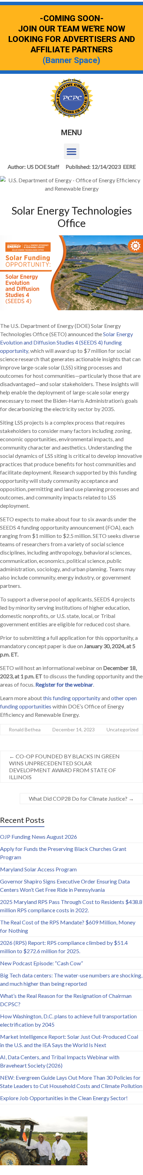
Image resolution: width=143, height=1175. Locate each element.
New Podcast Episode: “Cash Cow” (41, 963)
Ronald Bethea (25, 729)
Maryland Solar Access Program (38, 869)
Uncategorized (122, 729)
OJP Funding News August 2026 (38, 836)
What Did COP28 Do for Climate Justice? (81, 798)
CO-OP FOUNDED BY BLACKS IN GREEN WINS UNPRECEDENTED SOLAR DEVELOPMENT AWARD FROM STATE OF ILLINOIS (64, 766)
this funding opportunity (71, 698)
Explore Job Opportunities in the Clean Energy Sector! (64, 1098)
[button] (71, 151)
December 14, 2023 (73, 729)
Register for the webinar (64, 684)
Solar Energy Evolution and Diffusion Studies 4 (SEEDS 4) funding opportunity (66, 342)
